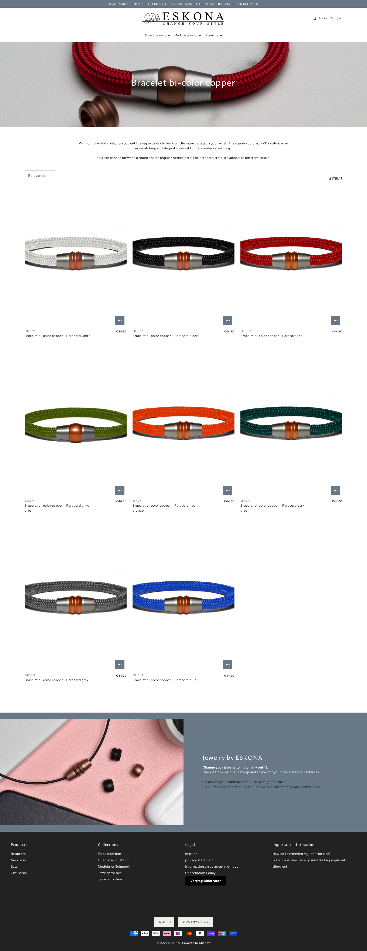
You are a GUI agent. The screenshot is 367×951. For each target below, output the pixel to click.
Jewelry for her (109, 873)
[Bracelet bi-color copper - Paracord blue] (183, 600)
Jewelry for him (110, 879)
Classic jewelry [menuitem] (156, 35)
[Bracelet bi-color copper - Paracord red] (291, 255)
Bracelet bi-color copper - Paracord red (271, 336)
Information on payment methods (211, 866)
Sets (14, 866)
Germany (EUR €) (196, 922)
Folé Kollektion (109, 854)
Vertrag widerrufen (205, 881)
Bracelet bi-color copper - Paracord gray (57, 680)
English (164, 922)
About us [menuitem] (212, 35)
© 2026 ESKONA (168, 942)
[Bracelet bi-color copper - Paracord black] (183, 255)
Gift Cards (19, 873)
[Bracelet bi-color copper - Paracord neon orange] (183, 425)
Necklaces (19, 860)
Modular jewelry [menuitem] (186, 35)
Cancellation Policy (200, 873)
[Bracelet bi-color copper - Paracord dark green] (291, 425)
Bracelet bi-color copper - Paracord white (57, 336)
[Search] (314, 18)
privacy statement (199, 860)
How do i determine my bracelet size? (301, 854)
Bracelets (18, 854)
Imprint (191, 854)
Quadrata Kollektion (114, 860)
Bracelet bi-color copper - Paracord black (165, 336)
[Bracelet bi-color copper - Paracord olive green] (76, 425)
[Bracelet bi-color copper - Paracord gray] (76, 600)
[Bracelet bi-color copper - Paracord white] (76, 255)
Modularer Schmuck (114, 866)
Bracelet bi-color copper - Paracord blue (164, 680)
